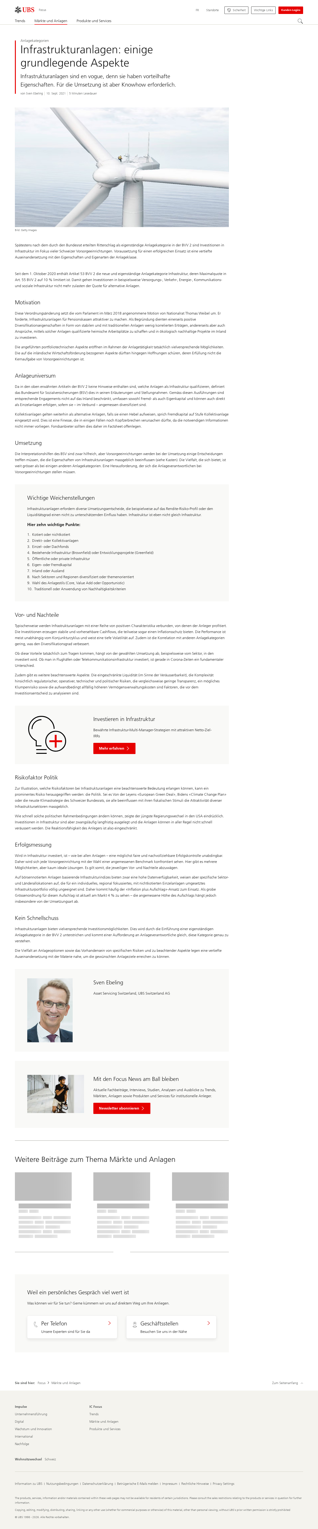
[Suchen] (300, 21)
